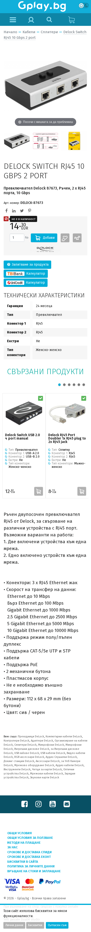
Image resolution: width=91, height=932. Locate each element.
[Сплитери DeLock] (45, 249)
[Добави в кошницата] (38, 491)
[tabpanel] (24, 445)
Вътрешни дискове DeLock (31, 749)
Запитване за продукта (30, 264)
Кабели (29, 32)
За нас (12, 847)
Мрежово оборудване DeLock (34, 765)
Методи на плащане (24, 842)
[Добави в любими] (65, 237)
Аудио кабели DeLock (70, 765)
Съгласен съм (57, 925)
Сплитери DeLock (25, 744)
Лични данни (14, 925)
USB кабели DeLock (53, 753)
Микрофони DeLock (51, 744)
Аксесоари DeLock (48, 761)
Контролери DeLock (16, 740)
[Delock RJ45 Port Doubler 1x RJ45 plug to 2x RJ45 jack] (67, 413)
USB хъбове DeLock (26, 753)
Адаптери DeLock (42, 740)
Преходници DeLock (31, 736)
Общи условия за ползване (30, 838)
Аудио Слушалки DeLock (61, 757)
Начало (10, 32)
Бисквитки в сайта (22, 861)
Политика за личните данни (31, 866)
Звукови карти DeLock (44, 777)
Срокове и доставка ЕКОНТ (29, 857)
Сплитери (49, 32)
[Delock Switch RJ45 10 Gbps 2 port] (17, 141)
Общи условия (19, 833)
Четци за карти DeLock (47, 769)
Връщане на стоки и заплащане (34, 871)
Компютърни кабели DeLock (64, 736)
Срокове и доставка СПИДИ (29, 852)
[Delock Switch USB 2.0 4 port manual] (24, 413)
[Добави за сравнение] (77, 237)
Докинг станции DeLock (19, 761)
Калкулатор (35, 273)
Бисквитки (35, 925)
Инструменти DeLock (17, 769)
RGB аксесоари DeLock (29, 757)
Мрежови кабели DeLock (46, 773)
